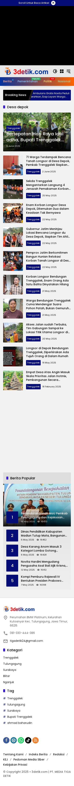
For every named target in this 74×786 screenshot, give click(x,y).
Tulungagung (12, 664)
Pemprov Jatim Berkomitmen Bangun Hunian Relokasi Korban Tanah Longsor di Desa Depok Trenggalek (48, 258)
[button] (55, 71)
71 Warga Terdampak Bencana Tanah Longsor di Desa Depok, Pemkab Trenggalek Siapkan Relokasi (48, 163)
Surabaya (9, 670)
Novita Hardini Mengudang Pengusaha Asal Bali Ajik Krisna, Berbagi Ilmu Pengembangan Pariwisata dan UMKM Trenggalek (43, 564)
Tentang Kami (13, 754)
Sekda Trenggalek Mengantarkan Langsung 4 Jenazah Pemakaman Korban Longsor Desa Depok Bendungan (47, 188)
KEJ (5, 759)
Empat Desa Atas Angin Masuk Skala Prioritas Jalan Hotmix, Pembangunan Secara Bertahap (48, 378)
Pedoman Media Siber (29, 759)
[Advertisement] (37, 431)
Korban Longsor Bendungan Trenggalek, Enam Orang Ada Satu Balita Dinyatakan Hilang (47, 280)
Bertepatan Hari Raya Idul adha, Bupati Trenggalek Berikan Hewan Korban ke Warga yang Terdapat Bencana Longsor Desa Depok (34, 137)
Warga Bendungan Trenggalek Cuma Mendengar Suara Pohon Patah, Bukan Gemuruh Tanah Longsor (48, 306)
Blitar (6, 676)
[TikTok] (28, 740)
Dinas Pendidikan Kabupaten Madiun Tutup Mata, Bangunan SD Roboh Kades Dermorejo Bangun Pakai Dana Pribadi (43, 534)
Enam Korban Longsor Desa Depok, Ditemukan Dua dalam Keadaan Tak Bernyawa (47, 209)
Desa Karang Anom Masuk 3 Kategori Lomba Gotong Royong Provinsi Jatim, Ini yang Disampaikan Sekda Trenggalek (44, 549)
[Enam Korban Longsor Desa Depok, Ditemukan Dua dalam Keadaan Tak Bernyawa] (13, 213)
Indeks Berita (38, 754)
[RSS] (35, 740)
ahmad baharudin (19, 723)
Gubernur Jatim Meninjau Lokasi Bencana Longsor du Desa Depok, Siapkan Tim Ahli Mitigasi (47, 235)
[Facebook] (6, 740)
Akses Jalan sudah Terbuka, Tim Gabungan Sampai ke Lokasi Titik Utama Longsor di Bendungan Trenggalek (47, 330)
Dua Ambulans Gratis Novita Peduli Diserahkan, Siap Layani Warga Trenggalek (37, 95)
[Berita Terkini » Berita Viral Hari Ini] (26, 71)
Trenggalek (13, 128)
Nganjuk (8, 682)
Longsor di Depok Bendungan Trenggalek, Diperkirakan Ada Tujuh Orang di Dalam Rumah (47, 352)
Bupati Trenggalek (19, 717)
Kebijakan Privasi (15, 765)
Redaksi (58, 754)
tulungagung (16, 704)
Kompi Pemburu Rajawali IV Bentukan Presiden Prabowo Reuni (41, 579)
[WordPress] (13, 740)
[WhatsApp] (21, 740)
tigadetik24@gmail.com (26, 641)
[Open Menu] (61, 71)
